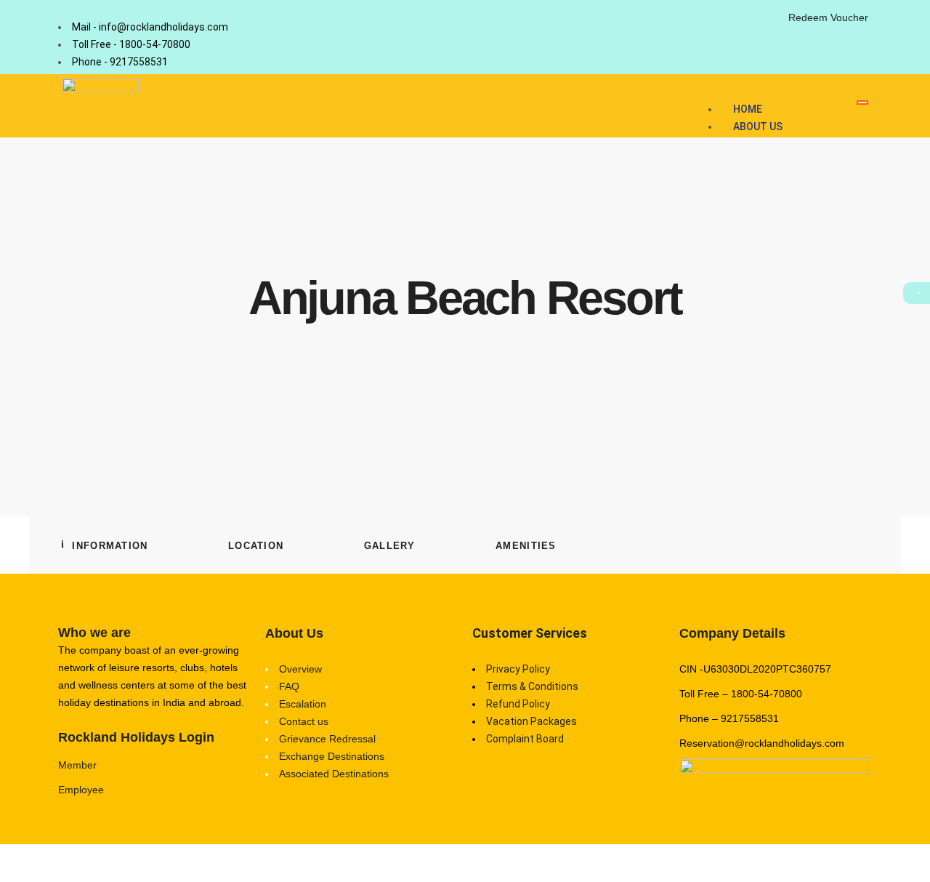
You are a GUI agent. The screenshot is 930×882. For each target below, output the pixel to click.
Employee (81, 789)
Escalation (302, 704)
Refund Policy (518, 704)
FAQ (289, 686)
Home (747, 109)
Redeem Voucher (828, 17)
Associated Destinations (334, 773)
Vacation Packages (531, 721)
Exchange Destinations (331, 756)
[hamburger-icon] (862, 102)
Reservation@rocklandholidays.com (761, 743)
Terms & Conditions (532, 686)
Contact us (303, 721)
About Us (758, 126)
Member (77, 765)
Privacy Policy (518, 669)
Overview (300, 669)
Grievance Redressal (327, 739)
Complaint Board (525, 739)
